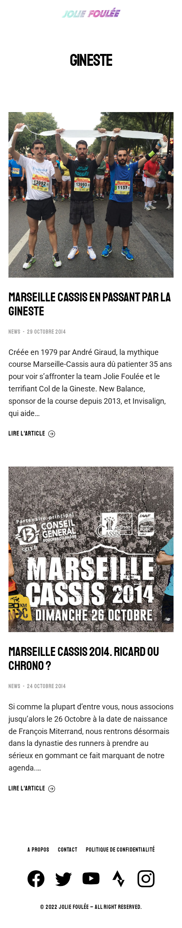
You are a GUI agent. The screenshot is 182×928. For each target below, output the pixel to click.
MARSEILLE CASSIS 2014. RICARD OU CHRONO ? (83, 659)
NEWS (14, 332)
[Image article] (91, 195)
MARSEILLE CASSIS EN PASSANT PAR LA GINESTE (89, 304)
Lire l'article (26, 434)
